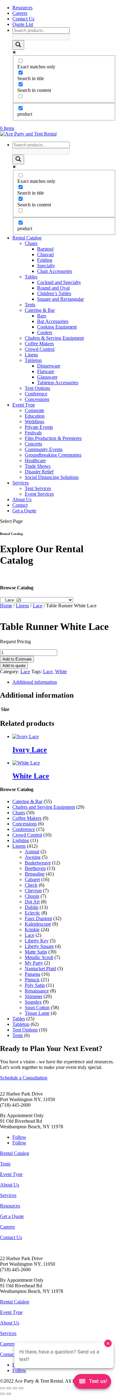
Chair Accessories (54, 271)
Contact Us (23, 18)
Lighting (20, 840)
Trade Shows (37, 466)
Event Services (39, 494)
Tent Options (37, 388)
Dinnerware (48, 365)
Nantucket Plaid (40, 968)
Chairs (31, 243)
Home (6, 605)
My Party (34, 963)
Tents (30, 304)
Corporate (34, 410)
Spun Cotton (37, 1007)
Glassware (47, 377)
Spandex (33, 1002)
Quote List (22, 24)
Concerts (33, 443)
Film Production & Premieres (53, 438)
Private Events (39, 427)
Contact (20, 505)
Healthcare (35, 460)
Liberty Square (39, 946)
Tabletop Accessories (57, 382)
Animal (32, 851)
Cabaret (32, 879)
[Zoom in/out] (2, 1388)
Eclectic (32, 912)
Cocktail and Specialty (59, 282)
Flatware (45, 371)
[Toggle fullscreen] (8, 1388)
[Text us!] (92, 1382)
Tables (31, 276)
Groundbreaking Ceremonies (53, 455)
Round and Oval (53, 288)
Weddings (34, 421)
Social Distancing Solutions (52, 477)
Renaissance (37, 990)
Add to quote (13, 665)
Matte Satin (36, 951)
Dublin (31, 907)
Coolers (44, 332)
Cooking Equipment (57, 326)
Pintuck (32, 979)
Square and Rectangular (60, 299)
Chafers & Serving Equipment (54, 338)
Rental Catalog (26, 237)
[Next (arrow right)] (8, 1394)
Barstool (45, 249)
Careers (19, 13)
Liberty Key (37, 940)
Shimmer (33, 996)
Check (31, 885)
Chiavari (45, 254)
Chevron (33, 890)
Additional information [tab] (34, 682)
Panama (32, 974)
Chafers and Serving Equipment (43, 807)
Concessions (37, 399)
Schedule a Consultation (23, 1077)
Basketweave (38, 862)
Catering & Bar (40, 310)
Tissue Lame (37, 1013)
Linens (31, 354)
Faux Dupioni (38, 918)
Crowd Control (39, 349)
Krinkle (32, 929)
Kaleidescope (38, 924)
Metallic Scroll (39, 957)
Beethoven (35, 868)
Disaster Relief (39, 471)
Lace (37, 605)
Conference (36, 393)
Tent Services (38, 488)
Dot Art (32, 901)
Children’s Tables (54, 293)
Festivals (33, 432)
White (61, 671)
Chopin (32, 896)
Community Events (43, 449)
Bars (41, 315)
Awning (33, 857)
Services (20, 482)
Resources (22, 7)
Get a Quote (24, 510)
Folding (44, 260)
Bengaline (35, 873)
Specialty (46, 265)
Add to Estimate (17, 659)
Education (35, 416)
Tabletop (33, 360)
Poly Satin (35, 985)
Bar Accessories (52, 321)
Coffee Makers (39, 343)
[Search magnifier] (18, 45)
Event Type (23, 404)
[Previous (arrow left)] (2, 1394)
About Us (22, 499)
